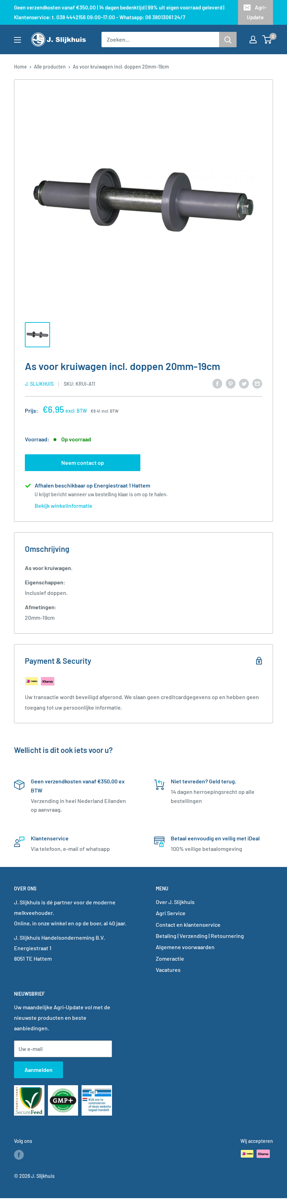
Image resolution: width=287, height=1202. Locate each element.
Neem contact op (82, 462)
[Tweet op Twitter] (244, 383)
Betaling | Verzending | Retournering (200, 935)
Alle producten (50, 67)
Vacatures (168, 969)
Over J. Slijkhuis (175, 901)
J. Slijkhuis (39, 384)
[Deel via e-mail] (257, 383)
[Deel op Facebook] (217, 383)
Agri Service (171, 913)
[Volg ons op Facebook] (19, 1154)
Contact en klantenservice (188, 924)
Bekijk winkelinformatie (63, 505)
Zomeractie (170, 958)
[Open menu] (17, 40)
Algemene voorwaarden (185, 947)
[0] (267, 39)
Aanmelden (38, 1069)
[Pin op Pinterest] (231, 383)
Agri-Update (257, 12)
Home (20, 67)
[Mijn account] (253, 39)
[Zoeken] (228, 39)
